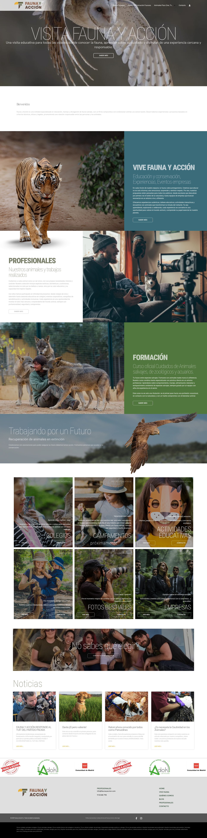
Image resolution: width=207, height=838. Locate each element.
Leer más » (19, 746)
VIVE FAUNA (164, 792)
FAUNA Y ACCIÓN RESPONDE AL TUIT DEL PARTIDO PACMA (33, 728)
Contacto (182, 5)
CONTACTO (164, 806)
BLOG (161, 799)
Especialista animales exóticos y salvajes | (114, 827)
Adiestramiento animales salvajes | (89, 829)
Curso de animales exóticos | (134, 827)
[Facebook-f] (136, 818)
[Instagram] (141, 818)
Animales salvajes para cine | (52, 829)
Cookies (98, 818)
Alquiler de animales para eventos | (175, 827)
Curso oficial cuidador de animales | (91, 827)
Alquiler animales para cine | (167, 829)
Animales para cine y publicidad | (34, 829)
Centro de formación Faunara (139, 5)
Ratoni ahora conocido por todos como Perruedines (125, 728)
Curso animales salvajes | (45, 827)
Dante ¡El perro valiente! (74, 727)
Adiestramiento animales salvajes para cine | (146, 829)
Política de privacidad (90, 818)
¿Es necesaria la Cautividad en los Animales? (172, 728)
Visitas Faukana (119, 5)
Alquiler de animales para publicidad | (154, 827)
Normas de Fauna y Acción (107, 818)
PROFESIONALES (166, 802)
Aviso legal (117, 818)
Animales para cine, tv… (163, 5)
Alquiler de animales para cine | (70, 829)
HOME (162, 788)
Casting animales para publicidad (32, 831)
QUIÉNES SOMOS (166, 795)
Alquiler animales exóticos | (125, 829)
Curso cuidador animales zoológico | (27, 827)
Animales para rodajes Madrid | (108, 829)
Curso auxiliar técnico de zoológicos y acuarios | (67, 827)
